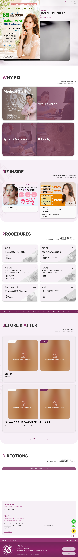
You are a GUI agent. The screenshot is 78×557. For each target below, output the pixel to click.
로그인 (69, 1)
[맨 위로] (73, 536)
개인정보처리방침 (12, 540)
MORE (33, 438)
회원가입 (64, 1)
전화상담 (74, 1)
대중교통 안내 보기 (8, 532)
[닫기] (38, 59)
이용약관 (4, 540)
